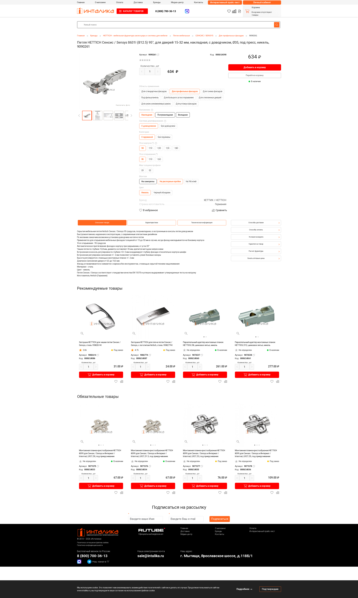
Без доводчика (168, 126)
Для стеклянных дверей (210, 97)
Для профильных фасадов (185, 91)
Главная (184, 528)
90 (142, 148)
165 (159, 159)
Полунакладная (165, 115)
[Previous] (79, 115)
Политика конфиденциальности (90, 545)
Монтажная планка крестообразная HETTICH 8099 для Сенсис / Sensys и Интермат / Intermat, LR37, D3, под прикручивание (204, 453)
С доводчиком (148, 126)
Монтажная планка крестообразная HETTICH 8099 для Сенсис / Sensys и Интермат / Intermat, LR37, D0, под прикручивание (100, 453)
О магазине (220, 528)
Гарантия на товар (256, 244)
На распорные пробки (170, 181)
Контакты (219, 534)
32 (150, 170)
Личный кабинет (262, 2)
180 (176, 148)
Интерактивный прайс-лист (225, 2)
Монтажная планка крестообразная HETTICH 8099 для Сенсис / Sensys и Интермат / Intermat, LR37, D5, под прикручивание (256, 453)
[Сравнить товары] (234, 11)
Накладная (146, 115)
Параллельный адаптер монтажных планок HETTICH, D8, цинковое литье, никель (203, 343)
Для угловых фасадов (186, 104)
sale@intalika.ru (150, 556)
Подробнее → (244, 589)
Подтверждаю (270, 589)
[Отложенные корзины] (239, 11)
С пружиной (147, 137)
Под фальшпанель (150, 97)
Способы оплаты (256, 230)
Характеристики (151, 223)
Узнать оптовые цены (256, 258)
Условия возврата (256, 237)
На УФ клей (191, 181)
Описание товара (102, 223)
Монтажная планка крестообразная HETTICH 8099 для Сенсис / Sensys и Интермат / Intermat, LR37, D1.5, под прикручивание (152, 453)
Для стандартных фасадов (154, 91)
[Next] (131, 115)
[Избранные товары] (229, 11)
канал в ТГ (101, 561)
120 (159, 148)
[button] (87, 115)
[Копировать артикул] (158, 54)
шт (149, 66)
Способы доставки (256, 223)
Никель (145, 192)
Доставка (184, 531)
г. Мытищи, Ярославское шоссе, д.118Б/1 (216, 556)
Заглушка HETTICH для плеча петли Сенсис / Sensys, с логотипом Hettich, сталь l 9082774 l (152, 343)
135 (167, 148)
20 (142, 170)
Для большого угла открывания (179, 97)
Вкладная (183, 115)
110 (150, 148)
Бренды (218, 531)
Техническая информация (201, 223)
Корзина (256, 7)
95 (142, 159)
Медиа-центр (186, 534)
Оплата (252, 528)
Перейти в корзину (254, 75)
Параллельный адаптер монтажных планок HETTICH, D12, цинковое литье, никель (255, 343)
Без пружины (164, 137)
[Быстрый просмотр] (82, 333)
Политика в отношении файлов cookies (93, 543)
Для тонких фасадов (212, 91)
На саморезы (147, 181)
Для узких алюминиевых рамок (156, 104)
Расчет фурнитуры (256, 251)
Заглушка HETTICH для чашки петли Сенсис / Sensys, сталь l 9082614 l (100, 343)
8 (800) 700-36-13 (165, 11)
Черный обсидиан (162, 192)
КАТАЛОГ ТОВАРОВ (133, 11)
